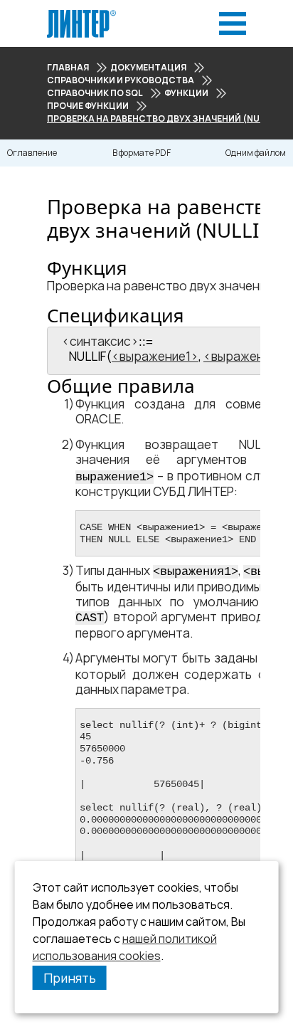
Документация (148, 67)
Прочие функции (88, 106)
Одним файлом (255, 153)
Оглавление (32, 153)
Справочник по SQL (95, 93)
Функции (186, 93)
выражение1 (155, 356)
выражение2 (247, 356)
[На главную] (81, 14)
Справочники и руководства (120, 80)
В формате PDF (141, 153)
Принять (69, 977)
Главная (68, 67)
